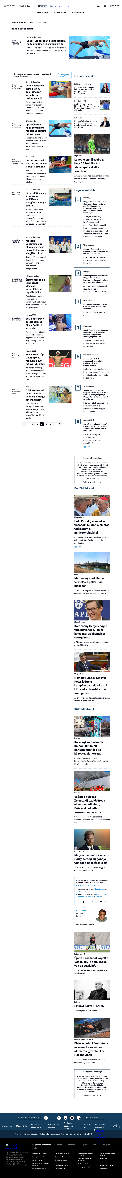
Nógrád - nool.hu (83, 1164)
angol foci (77, 156)
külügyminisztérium (82, 84)
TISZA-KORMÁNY (79, 13)
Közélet (59, 1145)
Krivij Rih (77, 793)
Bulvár (94, 1145)
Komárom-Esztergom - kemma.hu (85, 1159)
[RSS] (105, 901)
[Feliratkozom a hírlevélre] (24, 6)
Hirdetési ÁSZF (87, 1126)
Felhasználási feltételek (53, 1126)
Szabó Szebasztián (34, 37)
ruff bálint (78, 118)
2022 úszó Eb (31, 121)
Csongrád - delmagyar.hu (40, 1168)
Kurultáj (77, 738)
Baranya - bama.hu (38, 1157)
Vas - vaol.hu (104, 1162)
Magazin (83, 1145)
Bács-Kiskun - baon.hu (39, 1153)
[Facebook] (83, 901)
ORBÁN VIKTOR (42, 13)
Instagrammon (101, 894)
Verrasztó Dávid (31, 157)
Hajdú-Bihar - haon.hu (62, 1165)
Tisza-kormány (88, 245)
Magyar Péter (88, 326)
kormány (86, 198)
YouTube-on (89, 897)
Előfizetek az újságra (96, 1118)
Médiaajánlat (21, 1126)
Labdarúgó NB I (80, 101)
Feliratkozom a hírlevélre (63, 75)
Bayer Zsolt (81, 911)
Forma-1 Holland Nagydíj (83, 1039)
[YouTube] (100, 901)
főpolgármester (80, 622)
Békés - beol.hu (37, 1160)
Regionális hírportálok (41, 1145)
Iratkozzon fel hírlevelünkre (88, 886)
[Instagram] (87, 901)
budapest (86, 272)
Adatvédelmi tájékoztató (36, 1126)
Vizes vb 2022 (31, 315)
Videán (81, 897)
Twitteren (82, 891)
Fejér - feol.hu (59, 1157)
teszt (81, 913)
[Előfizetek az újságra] (98, 6)
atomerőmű (78, 574)
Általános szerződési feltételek (68, 1126)
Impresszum (7, 1126)
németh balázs (88, 300)
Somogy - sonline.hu (84, 1167)
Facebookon (100, 889)
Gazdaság (70, 1145)
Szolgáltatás (107, 1145)
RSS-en (99, 897)
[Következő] (60, 424)
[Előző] (23, 424)
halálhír (77, 1002)
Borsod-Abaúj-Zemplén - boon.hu (40, 1164)
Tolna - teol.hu (104, 1159)
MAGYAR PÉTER (60, 13)
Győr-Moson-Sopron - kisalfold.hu (62, 1161)
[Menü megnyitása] (115, 6)
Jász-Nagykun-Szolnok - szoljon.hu (85, 1154)
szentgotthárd (88, 420)
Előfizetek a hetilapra (90, 482)
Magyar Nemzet (19, 22)
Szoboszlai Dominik (90, 355)
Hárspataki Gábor (32, 276)
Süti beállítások (115, 1126)
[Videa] (96, 901)
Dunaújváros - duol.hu (62, 1153)
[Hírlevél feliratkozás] (79, 901)
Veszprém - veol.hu (106, 1165)
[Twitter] (92, 901)
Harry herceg (79, 851)
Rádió (34, 1148)
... (28, 424)
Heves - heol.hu (60, 1168)
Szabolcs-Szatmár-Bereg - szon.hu (108, 1154)
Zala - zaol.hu (104, 1168)
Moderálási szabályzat (100, 1126)
